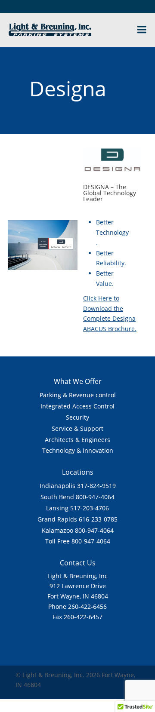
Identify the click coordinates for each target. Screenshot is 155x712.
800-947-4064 (95, 497)
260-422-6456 (87, 606)
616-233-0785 (98, 519)
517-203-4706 (89, 508)
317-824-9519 (96, 486)
